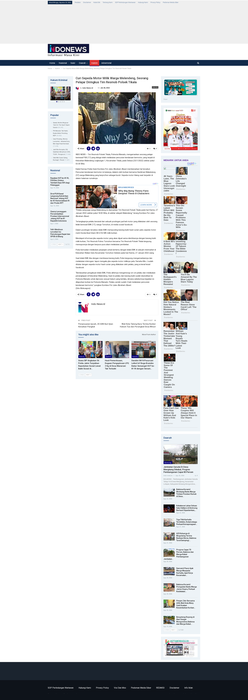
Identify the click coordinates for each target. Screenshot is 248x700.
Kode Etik (97, 2)
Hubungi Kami (143, 2)
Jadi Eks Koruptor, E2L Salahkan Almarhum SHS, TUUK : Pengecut (61, 152)
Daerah (82, 63)
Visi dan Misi (120, 688)
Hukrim (94, 63)
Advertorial (106, 63)
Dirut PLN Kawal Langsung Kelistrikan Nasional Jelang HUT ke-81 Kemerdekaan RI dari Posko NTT (59, 198)
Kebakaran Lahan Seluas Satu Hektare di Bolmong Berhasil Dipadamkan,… (186, 508)
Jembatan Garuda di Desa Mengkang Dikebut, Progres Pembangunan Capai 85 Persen (178, 469)
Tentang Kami (108, 2)
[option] (60, 94)
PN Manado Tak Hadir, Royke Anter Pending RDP (60, 133)
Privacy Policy (155, 2)
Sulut (73, 63)
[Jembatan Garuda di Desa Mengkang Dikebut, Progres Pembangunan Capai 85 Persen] (181, 454)
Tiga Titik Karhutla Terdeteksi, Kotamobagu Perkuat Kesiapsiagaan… (186, 522)
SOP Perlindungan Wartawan (125, 2)
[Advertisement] (125, 24)
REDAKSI (160, 688)
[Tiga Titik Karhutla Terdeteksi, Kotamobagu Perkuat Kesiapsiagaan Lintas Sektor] (169, 522)
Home (52, 63)
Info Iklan (188, 688)
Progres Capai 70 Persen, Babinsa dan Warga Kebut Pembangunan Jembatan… (179, 554)
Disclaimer (87, 2)
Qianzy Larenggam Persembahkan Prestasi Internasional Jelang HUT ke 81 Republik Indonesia (59, 216)
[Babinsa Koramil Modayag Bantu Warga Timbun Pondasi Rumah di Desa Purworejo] (169, 492)
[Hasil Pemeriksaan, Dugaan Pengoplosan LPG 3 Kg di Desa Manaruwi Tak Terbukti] (117, 349)
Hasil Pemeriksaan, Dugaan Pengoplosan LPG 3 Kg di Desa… (60, 89)
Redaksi (78, 2)
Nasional (63, 63)
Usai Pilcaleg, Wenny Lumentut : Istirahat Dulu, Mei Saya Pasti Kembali (61, 141)
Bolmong (167, 462)
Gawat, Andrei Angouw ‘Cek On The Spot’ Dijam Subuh (61, 125)
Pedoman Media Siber (170, 2)
